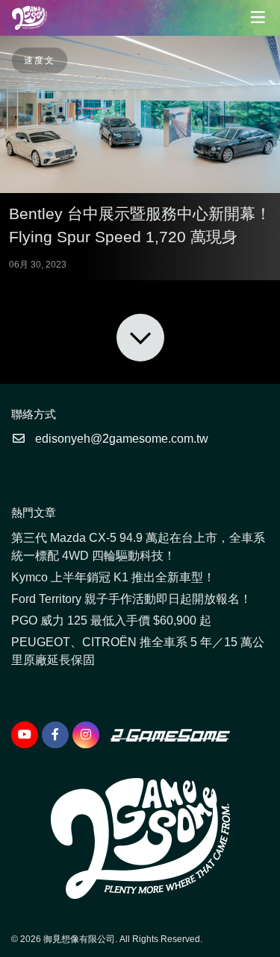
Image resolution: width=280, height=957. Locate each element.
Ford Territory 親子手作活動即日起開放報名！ (131, 599)
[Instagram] (85, 734)
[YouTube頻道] (24, 734)
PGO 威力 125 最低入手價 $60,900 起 (111, 620)
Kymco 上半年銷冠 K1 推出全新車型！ (113, 577)
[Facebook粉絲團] (55, 734)
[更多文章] (140, 337)
